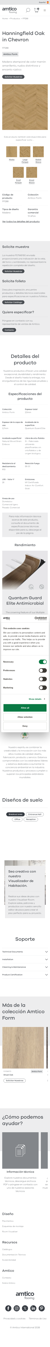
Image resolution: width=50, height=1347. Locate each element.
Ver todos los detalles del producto (21, 221)
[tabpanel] (25, 952)
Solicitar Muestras (13, 77)
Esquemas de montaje (12, 1226)
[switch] (43, 670)
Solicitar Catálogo (13, 302)
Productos (15, 18)
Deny (25, 726)
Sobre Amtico (8, 1283)
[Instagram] (17, 1308)
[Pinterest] (42, 1308)
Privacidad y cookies (14, 1318)
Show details (35, 699)
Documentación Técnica (14, 1254)
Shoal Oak (8, 1075)
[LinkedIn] (33, 1308)
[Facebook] (8, 1308)
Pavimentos (7, 1221)
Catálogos (7, 1249)
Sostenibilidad (9, 1260)
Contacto (9, 330)
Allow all (25, 708)
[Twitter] (25, 1308)
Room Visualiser (10, 1231)
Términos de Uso (38, 1318)
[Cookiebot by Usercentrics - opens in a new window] (35, 618)
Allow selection (25, 717)
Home (5, 18)
